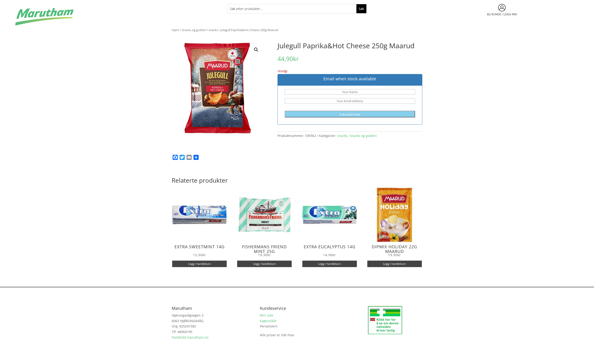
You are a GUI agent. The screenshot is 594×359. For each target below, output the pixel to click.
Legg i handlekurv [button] (199, 264)
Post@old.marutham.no (190, 337)
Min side (266, 315)
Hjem (175, 30)
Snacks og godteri (194, 30)
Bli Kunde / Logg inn (502, 14)
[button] (256, 49)
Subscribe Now (349, 114)
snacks (213, 30)
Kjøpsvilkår (268, 321)
